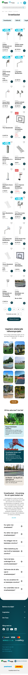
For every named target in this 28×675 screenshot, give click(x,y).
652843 (16, 263)
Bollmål (18, 20)
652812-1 (4, 126)
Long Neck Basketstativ (18, 72)
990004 (17, 290)
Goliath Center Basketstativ (19, 45)
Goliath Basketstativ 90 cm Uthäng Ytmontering (7, 294)
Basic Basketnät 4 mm (7, 213)
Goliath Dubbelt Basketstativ (19, 103)
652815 (4, 156)
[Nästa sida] (22, 309)
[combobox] (12, 7)
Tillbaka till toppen (14, 319)
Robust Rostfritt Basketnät (19, 158)
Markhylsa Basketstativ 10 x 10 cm (7, 159)
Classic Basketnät (7, 264)
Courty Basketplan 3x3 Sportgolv (19, 293)
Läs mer (14, 517)
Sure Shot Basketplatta (18, 265)
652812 (4, 43)
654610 (16, 70)
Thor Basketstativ (7, 128)
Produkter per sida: (11, 314)
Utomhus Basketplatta (18, 128)
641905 (16, 156)
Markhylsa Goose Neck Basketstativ (7, 186)
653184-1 (4, 183)
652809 (16, 237)
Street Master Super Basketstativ (6, 73)
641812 (4, 290)
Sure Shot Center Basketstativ (20, 213)
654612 (4, 237)
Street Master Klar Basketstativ (20, 239)
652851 (16, 126)
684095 (16, 183)
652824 (16, 100)
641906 (4, 211)
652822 (16, 43)
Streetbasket (7, 20)
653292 (4, 263)
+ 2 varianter (5, 76)
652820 (16, 211)
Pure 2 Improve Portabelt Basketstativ (19, 186)
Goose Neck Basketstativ (6, 103)
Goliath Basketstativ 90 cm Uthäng (7, 46)
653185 (4, 100)
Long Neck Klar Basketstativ (7, 239)
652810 (4, 70)
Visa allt (14, 402)
